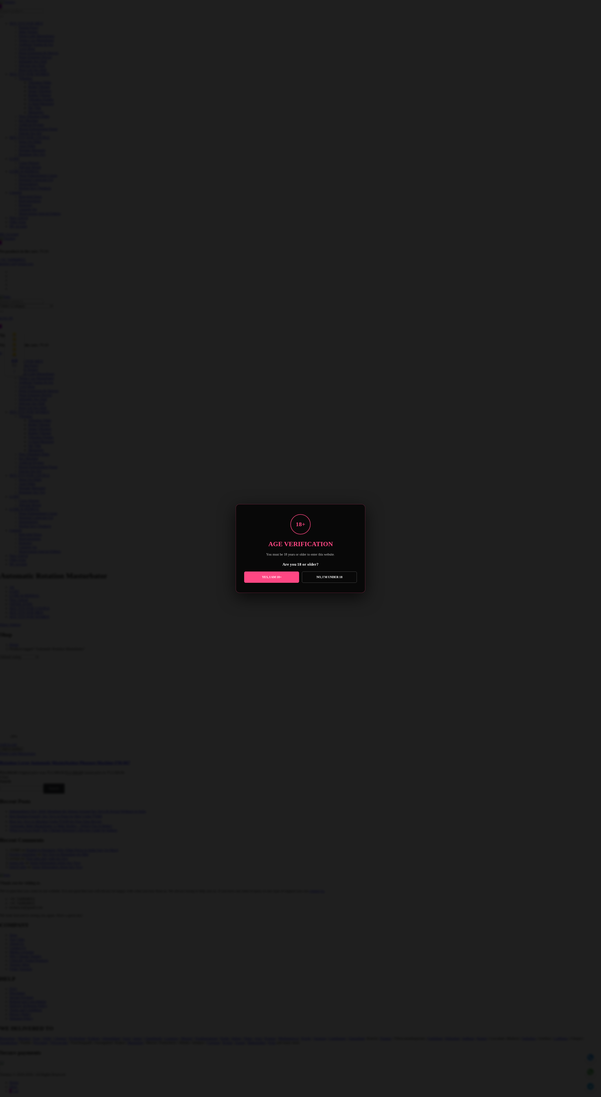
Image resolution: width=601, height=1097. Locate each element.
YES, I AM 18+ (271, 577)
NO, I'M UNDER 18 (329, 577)
